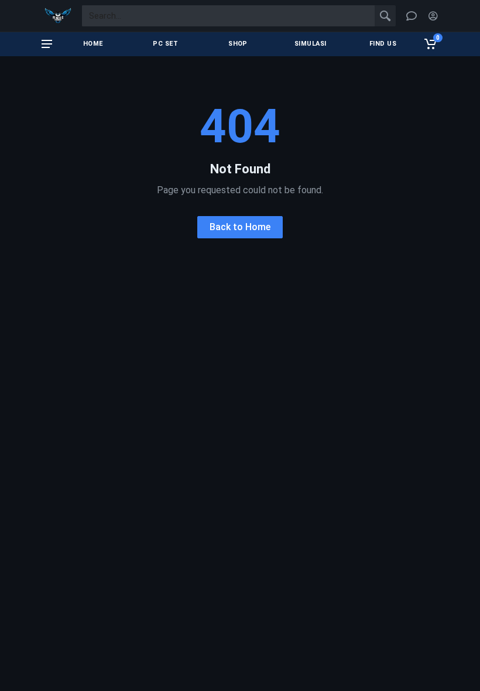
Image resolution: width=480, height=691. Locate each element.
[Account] (433, 15)
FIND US (382, 43)
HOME (93, 43)
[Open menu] (46, 43)
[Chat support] (411, 15)
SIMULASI (310, 43)
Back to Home (240, 226)
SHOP (238, 43)
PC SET (165, 43)
